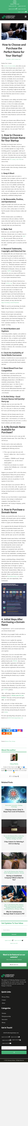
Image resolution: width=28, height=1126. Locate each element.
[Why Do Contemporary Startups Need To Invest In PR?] (14, 893)
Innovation (14, 805)
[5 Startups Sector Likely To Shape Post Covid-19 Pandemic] (14, 794)
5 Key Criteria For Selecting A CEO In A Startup (14, 843)
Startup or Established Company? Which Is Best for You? (14, 878)
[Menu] (25, 17)
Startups (13, 741)
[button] (14, 934)
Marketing (13, 907)
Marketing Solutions (9, 909)
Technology (14, 806)
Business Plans (8, 741)
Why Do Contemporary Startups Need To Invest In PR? (14, 913)
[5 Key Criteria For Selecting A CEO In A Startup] (14, 826)
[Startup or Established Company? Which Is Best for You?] (14, 860)
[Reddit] (4, 733)
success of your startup (10, 66)
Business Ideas (14, 871)
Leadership (21, 836)
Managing (19, 837)
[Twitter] (9, 730)
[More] (9, 733)
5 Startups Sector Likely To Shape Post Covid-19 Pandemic (14, 810)
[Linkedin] (4, 730)
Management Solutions (11, 837)
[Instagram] (20, 730)
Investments (20, 906)
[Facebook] (14, 730)
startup (6, 712)
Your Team (19, 838)
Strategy (14, 838)
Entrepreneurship (12, 906)
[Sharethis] (18, 776)
